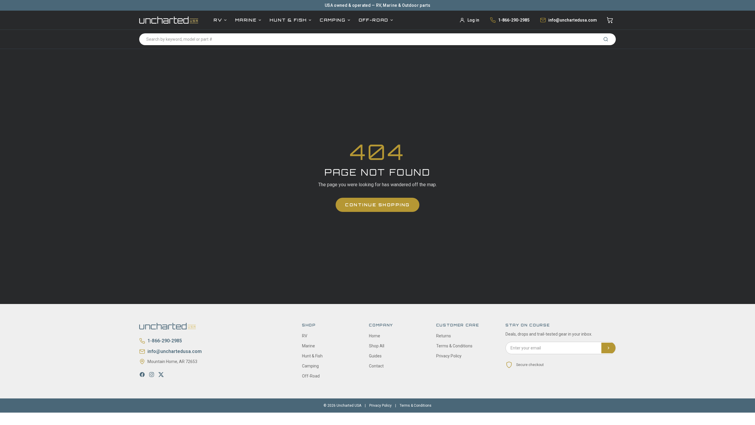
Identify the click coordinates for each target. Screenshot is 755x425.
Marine (246, 19)
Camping (333, 19)
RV (218, 19)
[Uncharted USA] (168, 20)
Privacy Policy (449, 356)
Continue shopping (377, 204)
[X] (161, 374)
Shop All (376, 346)
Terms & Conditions (454, 346)
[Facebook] (142, 374)
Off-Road (373, 19)
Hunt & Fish (288, 19)
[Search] (606, 39)
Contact (376, 366)
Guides (375, 356)
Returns (443, 336)
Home (374, 336)
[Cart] (610, 20)
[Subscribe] (608, 348)
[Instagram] (152, 374)
